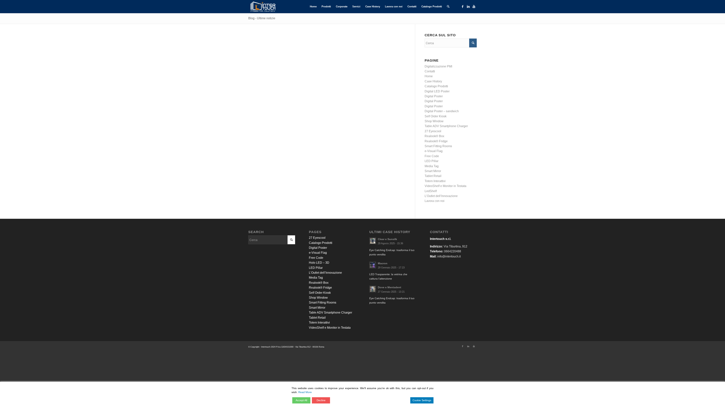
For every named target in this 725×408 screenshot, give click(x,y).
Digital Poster (434, 96)
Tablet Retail (433, 176)
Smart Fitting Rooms (438, 146)
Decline (321, 400)
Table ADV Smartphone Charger (446, 126)
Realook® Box (434, 136)
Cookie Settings (422, 400)
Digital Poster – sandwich (442, 111)
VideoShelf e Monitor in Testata (445, 186)
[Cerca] (448, 6)
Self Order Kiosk (436, 116)
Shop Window (434, 121)
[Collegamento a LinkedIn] (468, 6)
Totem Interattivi (435, 181)
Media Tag (432, 166)
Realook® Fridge (436, 141)
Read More (305, 392)
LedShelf (431, 191)
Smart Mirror (433, 171)
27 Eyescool (433, 131)
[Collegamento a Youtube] (474, 6)
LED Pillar (431, 161)
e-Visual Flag (434, 151)
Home (429, 76)
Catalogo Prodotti (436, 86)
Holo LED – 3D (319, 262)
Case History (433, 81)
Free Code (432, 156)
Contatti (430, 71)
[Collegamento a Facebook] (462, 6)
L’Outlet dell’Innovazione (441, 196)
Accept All (301, 400)
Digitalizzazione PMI (438, 66)
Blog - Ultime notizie (261, 18)
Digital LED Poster (437, 91)
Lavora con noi (434, 200)
